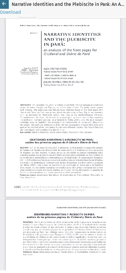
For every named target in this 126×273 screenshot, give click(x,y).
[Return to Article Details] (4, 4)
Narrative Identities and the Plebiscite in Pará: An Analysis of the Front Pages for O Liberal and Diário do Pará (69, 4)
